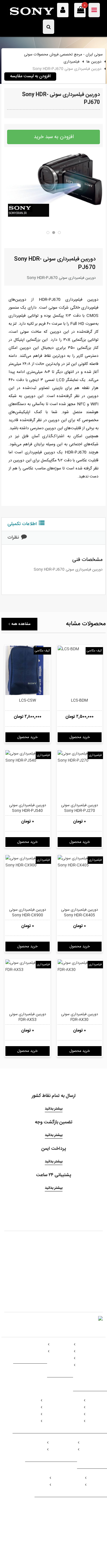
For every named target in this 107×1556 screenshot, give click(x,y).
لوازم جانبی (61, 1365)
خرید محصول (27, 737)
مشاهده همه (20, 624)
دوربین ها (93, 62)
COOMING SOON (66, 1485)
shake (101, 1407)
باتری (103, 1449)
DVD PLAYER (62, 1449)
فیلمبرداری (71, 62)
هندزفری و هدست (30, 1351)
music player (68, 1407)
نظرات (13, 537)
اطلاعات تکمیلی (22, 524)
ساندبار (102, 1414)
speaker (73, 1421)
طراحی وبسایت (32, 1527)
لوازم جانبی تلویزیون (91, 1365)
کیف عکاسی (42, 650)
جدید (42, 1485)
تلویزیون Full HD (93, 1351)
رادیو (103, 1421)
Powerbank (96, 1456)
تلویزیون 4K (97, 1358)
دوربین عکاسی (26, 1407)
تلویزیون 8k (97, 1379)
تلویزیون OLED (95, 1372)
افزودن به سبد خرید (54, 137)
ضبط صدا (73, 1414)
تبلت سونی (61, 1358)
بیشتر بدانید (53, 1109)
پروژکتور (37, 1449)
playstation (97, 1485)
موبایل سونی (60, 1351)
